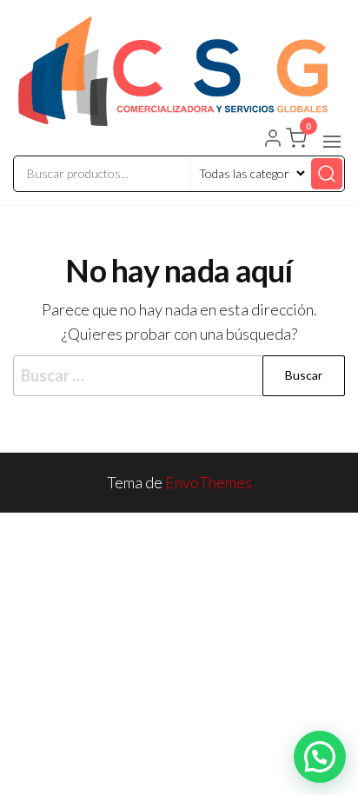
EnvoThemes (208, 482)
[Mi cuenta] (272, 140)
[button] (332, 141)
